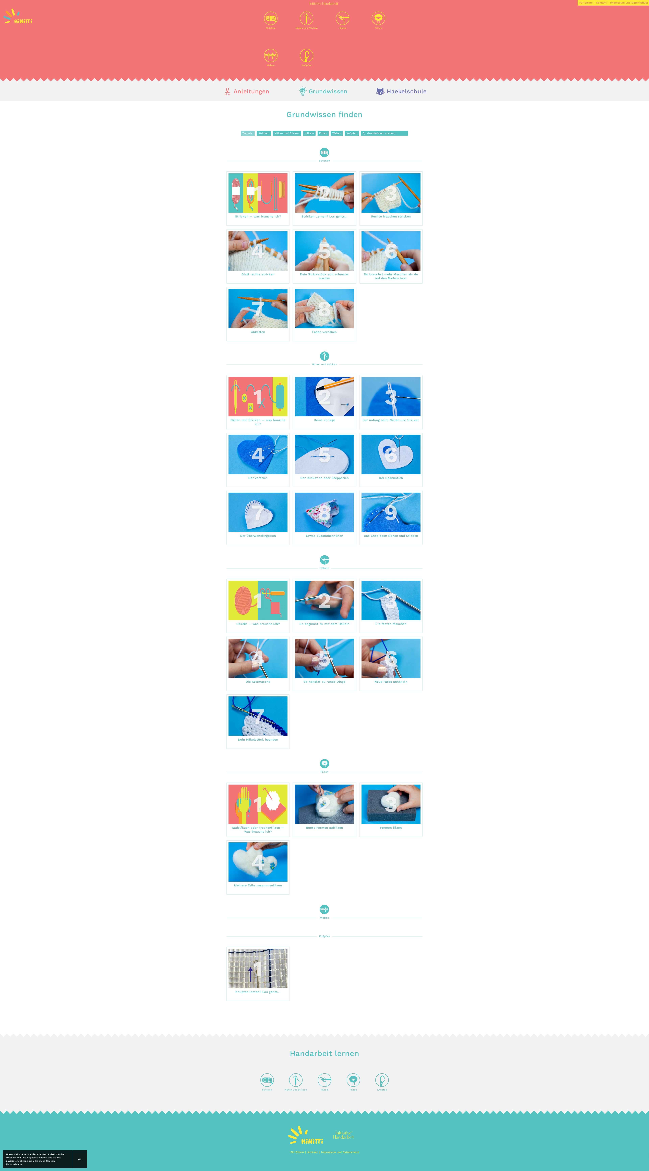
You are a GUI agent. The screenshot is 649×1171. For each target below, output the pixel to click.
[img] (17, 22)
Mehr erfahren (14, 1164)
